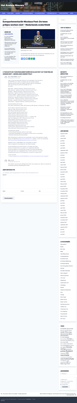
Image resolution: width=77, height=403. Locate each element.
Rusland (69, 351)
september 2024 (64, 150)
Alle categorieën (65, 382)
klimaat (61, 345)
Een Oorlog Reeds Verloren (66, 266)
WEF (67, 362)
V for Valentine (63, 13)
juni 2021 (62, 231)
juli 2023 (62, 174)
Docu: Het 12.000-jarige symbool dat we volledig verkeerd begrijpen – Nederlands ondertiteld (66, 91)
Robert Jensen (63, 301)
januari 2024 (63, 169)
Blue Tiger (10, 13)
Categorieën (65, 384)
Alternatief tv (63, 244)
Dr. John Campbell (64, 337)
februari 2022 (63, 212)
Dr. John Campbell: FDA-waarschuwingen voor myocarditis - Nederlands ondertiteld (10, 58)
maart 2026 (63, 138)
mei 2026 (62, 136)
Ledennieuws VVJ (52, 13)
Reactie (5, 174)
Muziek (62, 287)
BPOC (61, 251)
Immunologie (62, 342)
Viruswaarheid (63, 313)
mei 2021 (62, 234)
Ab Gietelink (63, 328)
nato (61, 347)
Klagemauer (63, 280)
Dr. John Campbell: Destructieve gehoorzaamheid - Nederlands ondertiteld (10, 38)
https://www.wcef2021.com (25, 138)
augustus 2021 (63, 227)
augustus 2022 (63, 198)
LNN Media (62, 285)
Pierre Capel (63, 297)
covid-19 (63, 332)
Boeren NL (62, 330)
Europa (69, 339)
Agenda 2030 (70, 328)
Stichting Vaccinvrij (64, 304)
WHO (70, 362)
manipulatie (72, 345)
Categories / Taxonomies (66, 381)
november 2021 (64, 219)
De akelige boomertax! (65, 117)
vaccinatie (9, 34)
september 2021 (64, 224)
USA (67, 353)
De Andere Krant (40, 13)
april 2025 (62, 148)
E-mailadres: (63, 373)
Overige (4, 19)
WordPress (28, 399)
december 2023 (64, 172)
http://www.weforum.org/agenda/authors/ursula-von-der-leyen (22, 140)
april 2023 (62, 179)
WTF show (62, 318)
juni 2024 (62, 157)
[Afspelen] (22, 47)
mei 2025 (62, 145)
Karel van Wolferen (63, 343)
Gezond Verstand (64, 275)
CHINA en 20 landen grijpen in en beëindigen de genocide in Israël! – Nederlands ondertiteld (67, 121)
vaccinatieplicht (69, 357)
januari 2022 (63, 215)
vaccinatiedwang (63, 357)
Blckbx (18, 13)
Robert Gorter (63, 299)
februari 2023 (63, 184)
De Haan (69, 332)
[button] (37, 38)
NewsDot (3, 400)
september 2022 (64, 196)
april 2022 (62, 208)
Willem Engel (63, 363)
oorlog (62, 349)
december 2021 (64, 217)
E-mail (22, 191)
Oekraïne (69, 347)
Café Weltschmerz (27, 13)
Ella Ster (62, 268)
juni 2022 (62, 203)
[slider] (37, 47)
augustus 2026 (63, 133)
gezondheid (68, 340)
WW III (68, 363)
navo (64, 347)
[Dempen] (51, 47)
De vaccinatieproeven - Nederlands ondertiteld (10, 49)
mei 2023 (62, 176)
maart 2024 (63, 164)
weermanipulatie (63, 362)
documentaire (64, 335)
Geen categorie (63, 273)
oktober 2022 (63, 193)
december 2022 (64, 188)
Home (3, 13)
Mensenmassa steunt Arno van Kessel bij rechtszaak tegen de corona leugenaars (11, 44)
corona (70, 330)
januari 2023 (63, 186)
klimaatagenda (66, 345)
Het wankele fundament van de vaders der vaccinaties (10, 53)
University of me (64, 309)
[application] (38, 39)
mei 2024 (62, 160)
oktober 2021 (63, 222)
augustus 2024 (63, 152)
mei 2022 (62, 205)
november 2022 (64, 191)
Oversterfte (68, 349)
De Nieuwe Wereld (64, 263)
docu (70, 334)
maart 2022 (63, 210)
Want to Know (63, 316)
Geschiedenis (63, 340)
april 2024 (62, 162)
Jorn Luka (62, 277)
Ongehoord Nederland (65, 289)
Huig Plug (72, 340)
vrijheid (67, 360)
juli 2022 (62, 200)
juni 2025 (62, 143)
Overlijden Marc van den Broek (66, 80)
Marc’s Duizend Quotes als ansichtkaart (66, 77)
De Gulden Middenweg (65, 261)
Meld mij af (64, 379)
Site (40, 191)
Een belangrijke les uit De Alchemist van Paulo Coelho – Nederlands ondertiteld (67, 114)
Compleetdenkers (64, 256)
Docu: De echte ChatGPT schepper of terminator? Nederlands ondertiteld (66, 96)
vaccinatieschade (67, 359)
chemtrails (66, 330)
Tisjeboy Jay (63, 306)
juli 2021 (62, 229)
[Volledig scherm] (53, 47)
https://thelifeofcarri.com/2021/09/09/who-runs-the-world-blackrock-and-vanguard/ (29, 156)
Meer (71, 13)
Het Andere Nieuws (12, 5)
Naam (4, 191)
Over (61, 292)
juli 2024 (62, 155)
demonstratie (64, 334)
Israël (67, 342)
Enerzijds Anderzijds (65, 270)
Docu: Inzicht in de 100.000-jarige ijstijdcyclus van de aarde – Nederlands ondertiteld (67, 85)
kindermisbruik (70, 343)
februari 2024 (63, 167)
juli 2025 (62, 140)
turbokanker (62, 353)
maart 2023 (63, 181)
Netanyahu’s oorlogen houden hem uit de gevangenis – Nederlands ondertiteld (66, 108)
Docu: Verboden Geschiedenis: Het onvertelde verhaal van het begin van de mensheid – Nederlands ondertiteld (67, 102)
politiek (63, 351)
